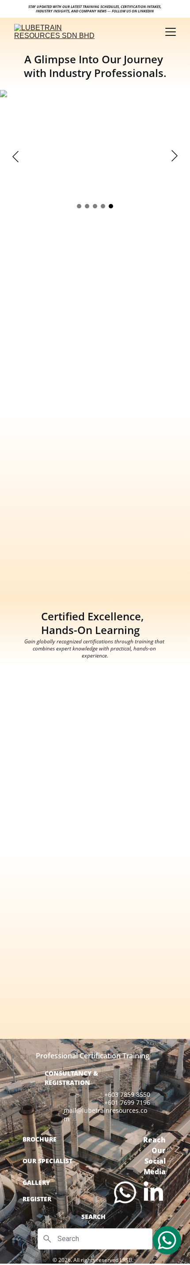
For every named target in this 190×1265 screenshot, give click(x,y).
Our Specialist (47, 1161)
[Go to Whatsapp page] (125, 1192)
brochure (40, 1139)
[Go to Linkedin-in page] (153, 1192)
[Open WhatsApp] (167, 1240)
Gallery (36, 1182)
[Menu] (170, 32)
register (37, 1199)
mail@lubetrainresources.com (105, 1114)
